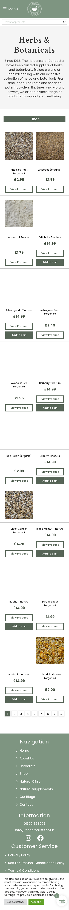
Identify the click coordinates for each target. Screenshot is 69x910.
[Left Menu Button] (9, 9)
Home (24, 750)
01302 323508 (34, 823)
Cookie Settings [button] (16, 902)
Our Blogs (27, 796)
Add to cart (50, 262)
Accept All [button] (36, 902)
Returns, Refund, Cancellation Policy (36, 863)
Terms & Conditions (23, 870)
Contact (26, 804)
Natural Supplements (36, 789)
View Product (19, 189)
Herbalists (27, 766)
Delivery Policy (19, 855)
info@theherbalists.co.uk (34, 830)
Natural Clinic (30, 781)
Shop (24, 773)
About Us (27, 758)
